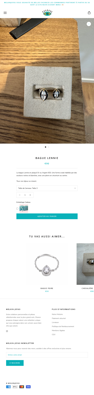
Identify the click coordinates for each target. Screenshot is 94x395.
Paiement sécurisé (59, 318)
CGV (53, 334)
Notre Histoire (57, 314)
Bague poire (47, 288)
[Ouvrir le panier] (89, 12)
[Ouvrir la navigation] (5, 13)
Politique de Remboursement (63, 326)
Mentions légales (58, 330)
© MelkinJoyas (13, 383)
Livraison (55, 322)
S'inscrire (15, 363)
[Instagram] (7, 331)
